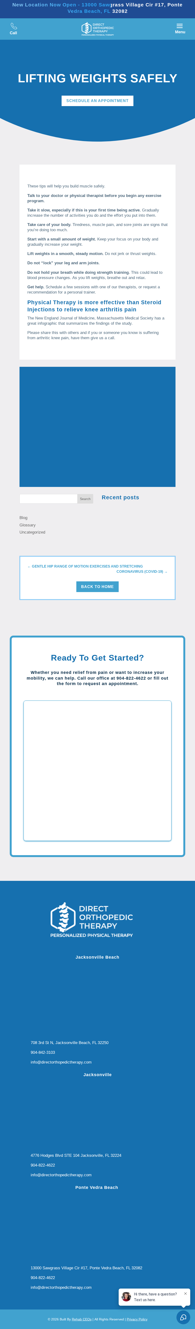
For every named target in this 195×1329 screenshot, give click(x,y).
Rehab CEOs (82, 1319)
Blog (23, 517)
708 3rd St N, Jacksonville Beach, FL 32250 (69, 1042)
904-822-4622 (43, 1165)
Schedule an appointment (97, 101)
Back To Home (97, 587)
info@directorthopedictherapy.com (61, 1062)
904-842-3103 (43, 1052)
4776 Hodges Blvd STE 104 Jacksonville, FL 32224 (76, 1155)
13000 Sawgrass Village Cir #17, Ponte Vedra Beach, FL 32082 (86, 1268)
